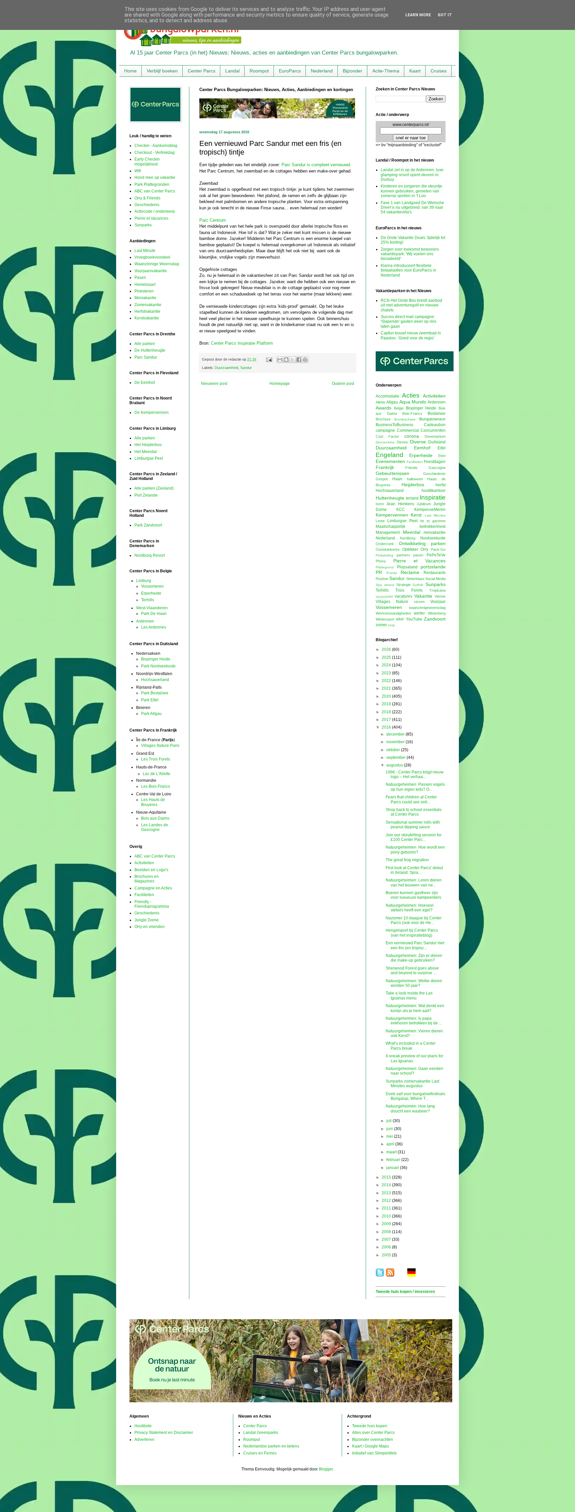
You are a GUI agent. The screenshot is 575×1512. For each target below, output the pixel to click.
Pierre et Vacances (151, 218)
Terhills (147, 600)
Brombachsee (405, 419)
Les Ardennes (153, 627)
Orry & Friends (147, 198)
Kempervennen (392, 515)
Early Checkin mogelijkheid (147, 161)
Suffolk (418, 585)
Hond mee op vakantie (154, 177)
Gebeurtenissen (392, 473)
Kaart (415, 70)
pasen (418, 555)
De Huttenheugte (149, 350)
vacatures (403, 596)
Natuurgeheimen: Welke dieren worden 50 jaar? (414, 983)
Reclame (410, 572)
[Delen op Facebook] (298, 359)
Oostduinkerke (388, 549)
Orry (424, 549)
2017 (387, 719)
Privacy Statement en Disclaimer (163, 1432)
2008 (387, 1231)
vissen (419, 602)
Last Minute (144, 250)
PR (379, 572)
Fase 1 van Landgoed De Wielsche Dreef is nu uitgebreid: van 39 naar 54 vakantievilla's (412, 207)
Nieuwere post (214, 383)
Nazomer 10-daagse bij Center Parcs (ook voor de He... (414, 920)
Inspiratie (433, 497)
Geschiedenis (146, 204)
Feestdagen (435, 461)
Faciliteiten (144, 894)
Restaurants (435, 572)
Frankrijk (385, 467)
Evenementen (390, 461)
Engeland (389, 454)
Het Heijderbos (148, 444)
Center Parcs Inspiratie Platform (242, 343)
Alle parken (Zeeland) (154, 488)
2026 (387, 649)
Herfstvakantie (147, 311)
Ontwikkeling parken (422, 543)
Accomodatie (387, 396)
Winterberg (437, 613)
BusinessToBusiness (394, 424)
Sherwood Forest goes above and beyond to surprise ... (412, 970)
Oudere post (343, 383)
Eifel (442, 448)
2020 (387, 696)
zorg (391, 625)
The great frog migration (407, 860)
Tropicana (437, 590)
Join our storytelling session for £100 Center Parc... (414, 837)
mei (390, 1136)
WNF (400, 619)
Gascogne (437, 468)
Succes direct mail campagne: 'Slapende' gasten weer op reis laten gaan (408, 321)
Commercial (408, 430)
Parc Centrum (212, 220)
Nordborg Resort (149, 555)
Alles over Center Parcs (373, 1432)
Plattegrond (385, 567)
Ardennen (145, 621)
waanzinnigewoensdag (427, 608)
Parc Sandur (145, 357)
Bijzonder (352, 70)
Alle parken (144, 343)
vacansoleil (384, 596)
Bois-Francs (412, 413)
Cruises (439, 70)
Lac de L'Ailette (156, 773)
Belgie (399, 408)
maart (392, 1152)
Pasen (140, 277)
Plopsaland (407, 567)
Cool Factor (387, 436)
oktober (393, 750)
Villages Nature (392, 601)
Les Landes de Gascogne (154, 827)
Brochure (383, 419)
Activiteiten (144, 863)
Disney (402, 442)
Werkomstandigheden (393, 613)
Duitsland (437, 442)
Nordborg (407, 538)
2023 (387, 673)
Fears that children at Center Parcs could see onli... (411, 799)
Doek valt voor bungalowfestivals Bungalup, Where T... (415, 1096)
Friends (411, 468)
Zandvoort (435, 619)
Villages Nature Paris (160, 745)
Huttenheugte (390, 498)
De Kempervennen (151, 412)
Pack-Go (438, 549)
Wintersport (385, 619)
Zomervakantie (147, 304)
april (390, 1144)
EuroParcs (290, 70)
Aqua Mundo (412, 402)
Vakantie (423, 596)
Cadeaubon (435, 424)
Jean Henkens (400, 504)
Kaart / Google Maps (370, 1446)
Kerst (416, 515)
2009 (387, 1223)
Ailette (380, 402)
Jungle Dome (146, 920)
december (396, 734)
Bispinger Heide (155, 659)
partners (403, 555)
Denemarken (435, 436)
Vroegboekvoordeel (152, 257)
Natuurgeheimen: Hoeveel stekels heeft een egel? (410, 907)
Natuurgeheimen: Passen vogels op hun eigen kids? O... (415, 786)
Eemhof (422, 447)
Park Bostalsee (154, 693)
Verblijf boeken (162, 70)
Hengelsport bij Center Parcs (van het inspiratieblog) (412, 932)
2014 (387, 1185)
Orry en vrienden (149, 926)
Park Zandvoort (148, 525)
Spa (379, 585)
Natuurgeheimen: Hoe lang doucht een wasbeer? (410, 1108)
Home (130, 70)
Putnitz (391, 573)
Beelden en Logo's (151, 870)
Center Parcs (201, 70)
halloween (415, 479)
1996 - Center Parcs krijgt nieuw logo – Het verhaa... (415, 774)
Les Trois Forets (155, 759)
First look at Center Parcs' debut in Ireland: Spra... (414, 870)
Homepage (280, 383)
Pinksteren (144, 291)
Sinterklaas (415, 579)
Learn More (418, 15)
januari (393, 1167)
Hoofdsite (143, 1426)
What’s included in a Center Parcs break (411, 1045)
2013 (387, 1193)
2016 (387, 727)
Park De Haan (154, 613)
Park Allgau (151, 713)
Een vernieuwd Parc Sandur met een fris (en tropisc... (415, 945)
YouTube (414, 619)
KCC (400, 509)
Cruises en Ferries (260, 1453)
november (396, 742)
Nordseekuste (433, 538)
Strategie (403, 585)
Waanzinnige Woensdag (156, 264)
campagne (385, 430)
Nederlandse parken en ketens (271, 1446)
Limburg (143, 580)
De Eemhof (144, 382)
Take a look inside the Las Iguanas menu (409, 995)
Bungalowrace (432, 419)
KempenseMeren (430, 509)
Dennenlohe (385, 442)
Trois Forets (408, 590)
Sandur (246, 368)
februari (393, 1159)
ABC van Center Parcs (154, 191)
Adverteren (144, 1439)
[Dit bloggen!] (286, 359)
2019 (387, 704)
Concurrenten (433, 430)
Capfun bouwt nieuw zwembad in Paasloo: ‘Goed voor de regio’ (411, 335)
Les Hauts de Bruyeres (153, 802)
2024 (387, 665)
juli (389, 1120)
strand (389, 585)
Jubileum (424, 504)
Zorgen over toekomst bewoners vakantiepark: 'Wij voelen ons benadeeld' (410, 254)
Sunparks (143, 225)
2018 (387, 712)
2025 (387, 657)
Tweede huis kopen (369, 1426)
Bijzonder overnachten (372, 1439)
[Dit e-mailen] (280, 359)
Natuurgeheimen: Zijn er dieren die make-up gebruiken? (414, 958)
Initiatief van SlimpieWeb (374, 1453)
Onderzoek (385, 544)
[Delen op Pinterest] (305, 359)
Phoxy (381, 561)
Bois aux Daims (155, 818)
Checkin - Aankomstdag (155, 145)
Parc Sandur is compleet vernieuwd (316, 164)
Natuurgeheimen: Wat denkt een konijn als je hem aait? (415, 1008)
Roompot (259, 70)
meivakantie (435, 532)
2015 (387, 1177)
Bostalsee (437, 413)
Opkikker (410, 549)
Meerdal (411, 532)
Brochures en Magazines (146, 878)
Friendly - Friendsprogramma (151, 904)
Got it (445, 15)
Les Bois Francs (155, 786)
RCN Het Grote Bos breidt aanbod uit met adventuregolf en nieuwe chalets (411, 305)
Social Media (435, 579)
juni (390, 1128)
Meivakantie (145, 297)
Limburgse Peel (148, 458)
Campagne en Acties (153, 888)
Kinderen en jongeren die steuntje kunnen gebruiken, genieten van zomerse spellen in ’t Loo (411, 191)
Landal (232, 70)
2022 (387, 680)
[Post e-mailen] (269, 359)
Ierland (412, 498)
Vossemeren (152, 586)
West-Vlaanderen (152, 608)
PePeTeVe (436, 555)
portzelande (433, 566)
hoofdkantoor (434, 490)
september (396, 757)
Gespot (382, 479)
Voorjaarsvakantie (150, 271)
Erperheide (151, 593)
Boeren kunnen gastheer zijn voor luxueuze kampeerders (413, 895)
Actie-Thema (385, 70)
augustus (395, 765)
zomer (381, 625)
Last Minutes (435, 515)
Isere (380, 504)
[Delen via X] (292, 359)
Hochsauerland (155, 679)
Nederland (322, 70)
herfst (441, 485)
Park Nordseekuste (158, 666)
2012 (387, 1200)
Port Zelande (146, 495)
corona (411, 436)
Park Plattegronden (151, 184)
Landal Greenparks (260, 1432)
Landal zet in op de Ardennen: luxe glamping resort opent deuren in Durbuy (412, 175)
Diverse (418, 441)
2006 (387, 1247)
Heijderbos (413, 484)
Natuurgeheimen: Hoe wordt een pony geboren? (415, 849)
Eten (442, 456)
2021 (387, 688)
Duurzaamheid (226, 368)
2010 (387, 1216)
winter (419, 613)
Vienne (440, 596)
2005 (387, 1255)
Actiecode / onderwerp (154, 211)
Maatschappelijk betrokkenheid (411, 526)
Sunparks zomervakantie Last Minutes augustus (412, 1083)
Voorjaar (438, 601)
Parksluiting (384, 555)
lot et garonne (433, 521)
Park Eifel (149, 700)
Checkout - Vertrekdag (154, 152)
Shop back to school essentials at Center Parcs (414, 812)
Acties (411, 395)
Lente (380, 521)
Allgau (392, 402)
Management (388, 532)
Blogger (326, 1469)
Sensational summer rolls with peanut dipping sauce (413, 824)
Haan (397, 479)
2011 (387, 1208)
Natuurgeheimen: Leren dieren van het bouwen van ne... (414, 882)
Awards (383, 407)
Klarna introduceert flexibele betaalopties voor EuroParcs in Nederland (408, 270)
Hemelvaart (144, 284)
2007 (387, 1239)
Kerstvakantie (146, 318)
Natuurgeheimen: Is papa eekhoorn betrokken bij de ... (414, 1020)
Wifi (137, 171)
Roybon (382, 579)
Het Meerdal (145, 451)
